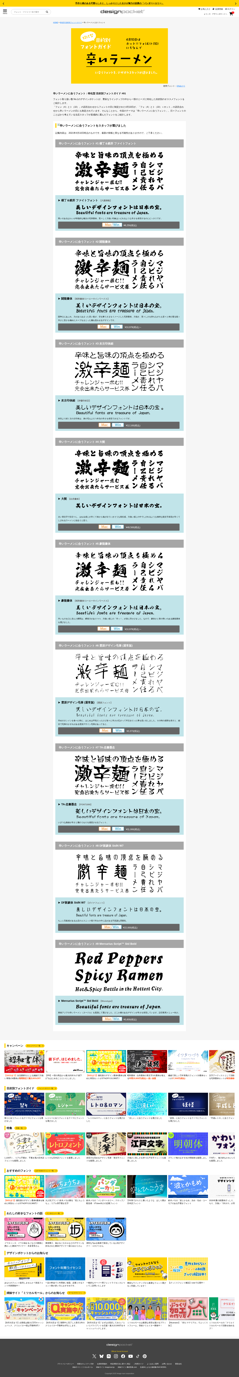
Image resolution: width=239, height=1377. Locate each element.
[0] (231, 15)
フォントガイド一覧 (45, 1088)
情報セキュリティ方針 (85, 1364)
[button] (3, 3)
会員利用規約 (102, 1364)
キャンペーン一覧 (33, 1046)
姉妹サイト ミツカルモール (82, 1367)
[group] (24, 1065)
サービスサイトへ (75, 1293)
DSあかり (181, 86)
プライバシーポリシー (65, 1364)
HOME (55, 23)
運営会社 (178, 1364)
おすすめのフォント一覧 (44, 1171)
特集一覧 (19, 1128)
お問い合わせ (167, 1364)
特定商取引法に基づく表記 (120, 1364)
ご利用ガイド (139, 1364)
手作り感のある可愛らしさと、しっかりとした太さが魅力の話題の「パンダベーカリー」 (119, 3)
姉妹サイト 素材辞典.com (127, 1367)
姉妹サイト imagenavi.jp (105, 1367)
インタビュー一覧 (53, 1213)
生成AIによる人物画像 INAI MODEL (153, 1367)
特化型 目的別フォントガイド (71, 23)
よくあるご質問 (153, 1364)
